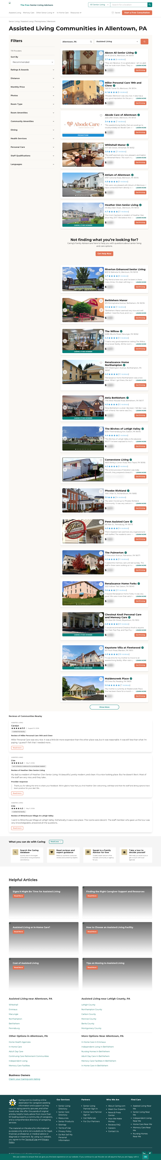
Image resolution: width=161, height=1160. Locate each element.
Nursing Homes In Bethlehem (95, 1051)
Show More (104, 707)
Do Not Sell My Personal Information (65, 1137)
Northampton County (91, 1009)
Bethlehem (14, 1023)
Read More (18, 896)
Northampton (15, 1019)
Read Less (55, 841)
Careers (111, 1128)
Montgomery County (91, 1028)
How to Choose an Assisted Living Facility (109, 929)
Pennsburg (14, 1028)
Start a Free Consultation (137, 13)
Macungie (13, 1014)
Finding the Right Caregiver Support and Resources (115, 893)
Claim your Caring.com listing (24, 1079)
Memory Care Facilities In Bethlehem (98, 1061)
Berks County (87, 1023)
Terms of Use (31, 1139)
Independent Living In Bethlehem (97, 1047)
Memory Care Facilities (19, 1066)
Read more (17, 748)
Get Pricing (140, 70)
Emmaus (13, 1009)
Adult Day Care (16, 1051)
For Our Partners (91, 1121)
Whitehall (13, 1005)
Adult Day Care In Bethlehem (95, 1056)
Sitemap (62, 1125)
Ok (145, 1157)
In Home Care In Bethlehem (94, 1066)
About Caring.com (116, 1106)
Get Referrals (89, 1118)
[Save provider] (101, 53)
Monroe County (88, 1019)
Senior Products (66, 1121)
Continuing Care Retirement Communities (29, 1056)
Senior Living (14, 21)
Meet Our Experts (116, 1109)
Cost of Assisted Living (26, 965)
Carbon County (88, 1014)
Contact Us (113, 1131)
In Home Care (15, 1047)
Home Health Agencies (20, 1042)
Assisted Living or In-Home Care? (31, 929)
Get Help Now (104, 254)
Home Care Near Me (142, 1124)
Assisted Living (27, 21)
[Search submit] (144, 41)
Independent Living (18, 1061)
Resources (63, 1118)
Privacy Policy (64, 1131)
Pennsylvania (40, 21)
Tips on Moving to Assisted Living (105, 965)
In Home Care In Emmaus (93, 1042)
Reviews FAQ (114, 1125)
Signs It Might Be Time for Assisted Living (36, 893)
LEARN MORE (141, 65)
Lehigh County (88, 1005)
